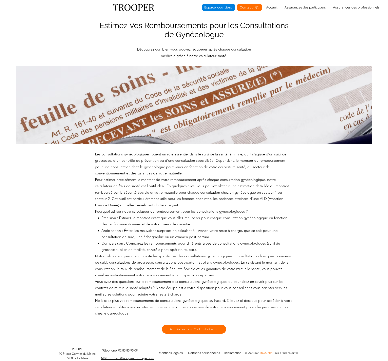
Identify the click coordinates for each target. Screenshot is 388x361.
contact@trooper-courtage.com (131, 358)
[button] (305, 5)
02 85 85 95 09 (128, 350)
